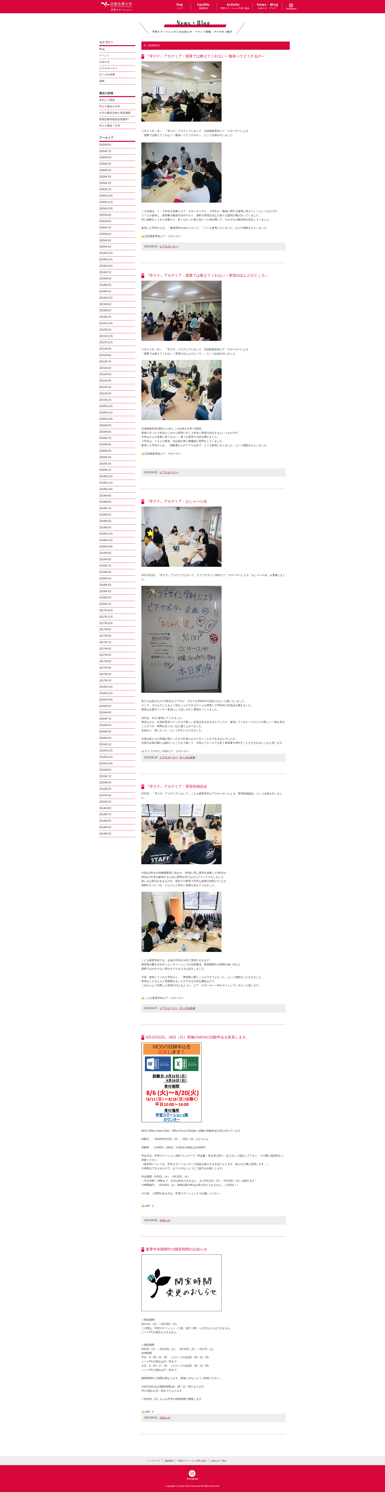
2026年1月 (105, 189)
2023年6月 (105, 304)
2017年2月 (105, 674)
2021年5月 (105, 374)
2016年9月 (105, 706)
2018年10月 (106, 546)
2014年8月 (105, 808)
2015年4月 (105, 795)
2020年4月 (105, 450)
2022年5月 (105, 329)
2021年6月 (105, 368)
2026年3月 (105, 176)
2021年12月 (106, 336)
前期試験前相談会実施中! (114, 119)
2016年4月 (105, 737)
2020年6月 (105, 444)
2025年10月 (106, 208)
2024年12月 (106, 253)
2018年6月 (105, 572)
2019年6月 (105, 514)
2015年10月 (106, 763)
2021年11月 (106, 342)
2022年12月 (106, 323)
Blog (101, 49)
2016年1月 (105, 744)
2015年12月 (106, 750)
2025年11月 (106, 202)
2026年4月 (105, 170)
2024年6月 (105, 278)
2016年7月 (105, 718)
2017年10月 (106, 623)
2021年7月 (105, 361)
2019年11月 (106, 482)
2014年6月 (105, 820)
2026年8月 (105, 144)
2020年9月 (105, 425)
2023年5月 (105, 310)
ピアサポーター (169, 246)
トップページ (154, 1460)
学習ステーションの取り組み (192, 1460)
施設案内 (169, 1460)
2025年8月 (105, 221)
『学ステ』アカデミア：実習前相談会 (176, 786)
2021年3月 (105, 387)
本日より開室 (107, 100)
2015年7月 (105, 776)
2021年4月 (105, 380)
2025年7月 (105, 227)
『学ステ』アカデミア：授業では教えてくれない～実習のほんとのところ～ (207, 275)
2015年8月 (105, 769)
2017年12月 (106, 610)
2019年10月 (106, 489)
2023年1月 (105, 316)
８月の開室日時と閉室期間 (115, 112)
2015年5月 (105, 788)
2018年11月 (106, 540)
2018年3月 (105, 591)
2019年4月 (105, 527)
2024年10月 (106, 265)
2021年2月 (105, 393)
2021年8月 (105, 355)
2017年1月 (105, 680)
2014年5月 (105, 827)
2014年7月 (105, 814)
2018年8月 (105, 559)
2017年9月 (105, 629)
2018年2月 (105, 597)
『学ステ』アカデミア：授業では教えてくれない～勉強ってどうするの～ (205, 56)
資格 (101, 80)
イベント (104, 55)
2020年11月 (106, 412)
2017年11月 (106, 616)
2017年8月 (105, 635)
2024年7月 (105, 272)
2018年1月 (105, 603)
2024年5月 (105, 284)
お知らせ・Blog (218, 1460)
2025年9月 (105, 214)
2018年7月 (105, 565)
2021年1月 (105, 399)
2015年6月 (105, 782)
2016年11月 (106, 693)
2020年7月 (105, 438)
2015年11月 (106, 757)
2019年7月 (105, 508)
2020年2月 (105, 463)
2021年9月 (105, 348)
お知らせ (165, 1220)
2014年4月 (105, 833)
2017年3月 (105, 667)
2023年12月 (106, 297)
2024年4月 (105, 291)
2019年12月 (106, 476)
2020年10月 (106, 418)
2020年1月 (105, 469)
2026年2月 (105, 183)
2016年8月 (105, 712)
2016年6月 (105, 725)
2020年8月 (105, 431)
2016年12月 (106, 686)
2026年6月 (105, 157)
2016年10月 (106, 699)
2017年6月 (105, 648)
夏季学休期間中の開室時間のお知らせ (176, 1249)
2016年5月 (105, 731)
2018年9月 (105, 553)
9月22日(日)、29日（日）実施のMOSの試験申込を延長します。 (197, 1037)
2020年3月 (105, 457)
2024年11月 (106, 259)
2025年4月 (105, 246)
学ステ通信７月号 (109, 125)
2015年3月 (105, 801)
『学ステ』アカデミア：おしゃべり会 (176, 501)
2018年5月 (105, 578)
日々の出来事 (187, 757)
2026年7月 (105, 151)
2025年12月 (106, 195)
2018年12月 (106, 533)
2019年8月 (105, 501)
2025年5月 (105, 240)
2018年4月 (105, 584)
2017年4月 (105, 661)
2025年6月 (105, 234)
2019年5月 (105, 521)
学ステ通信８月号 (109, 106)
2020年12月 (106, 406)
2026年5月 (105, 163)
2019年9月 (105, 495)
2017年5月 (105, 654)
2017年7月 (105, 642)
